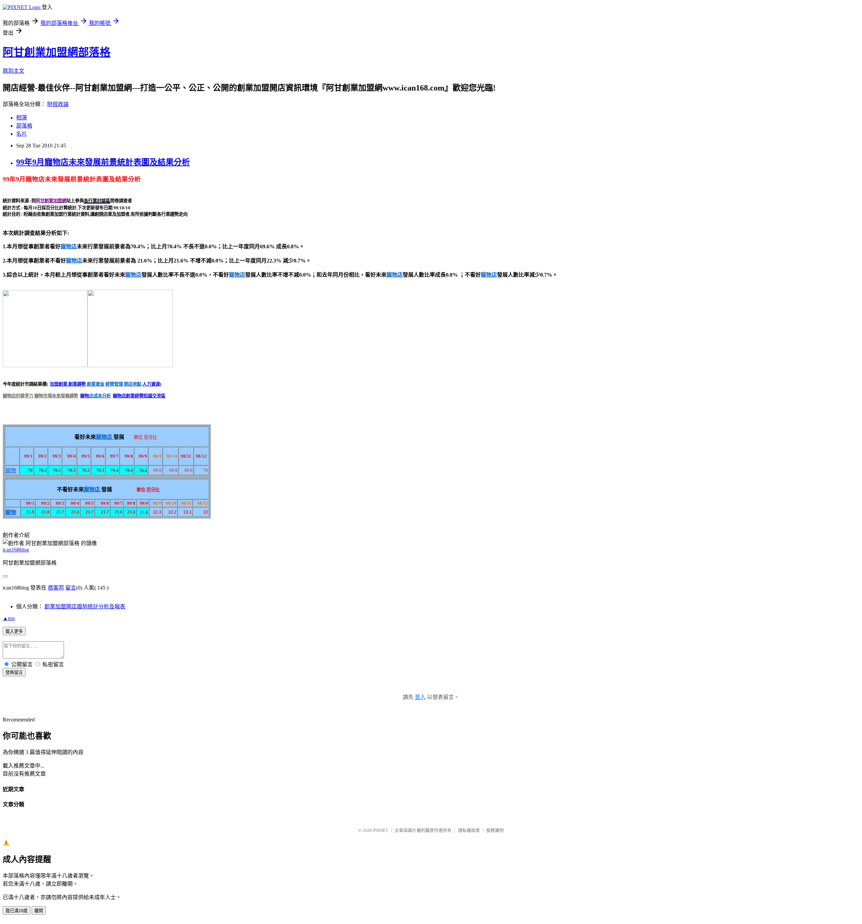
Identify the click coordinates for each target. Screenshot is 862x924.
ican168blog (16, 550)
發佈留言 (14, 672)
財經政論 (58, 104)
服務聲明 (495, 830)
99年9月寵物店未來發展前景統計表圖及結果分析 (103, 162)
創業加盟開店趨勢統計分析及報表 (84, 606)
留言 (70, 588)
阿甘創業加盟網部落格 (56, 52)
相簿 (21, 117)
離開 (38, 910)
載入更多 (14, 631)
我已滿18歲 (16, 910)
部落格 (24, 126)
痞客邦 (56, 588)
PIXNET (380, 830)
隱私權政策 (469, 830)
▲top (9, 618)
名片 (21, 134)
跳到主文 (13, 71)
